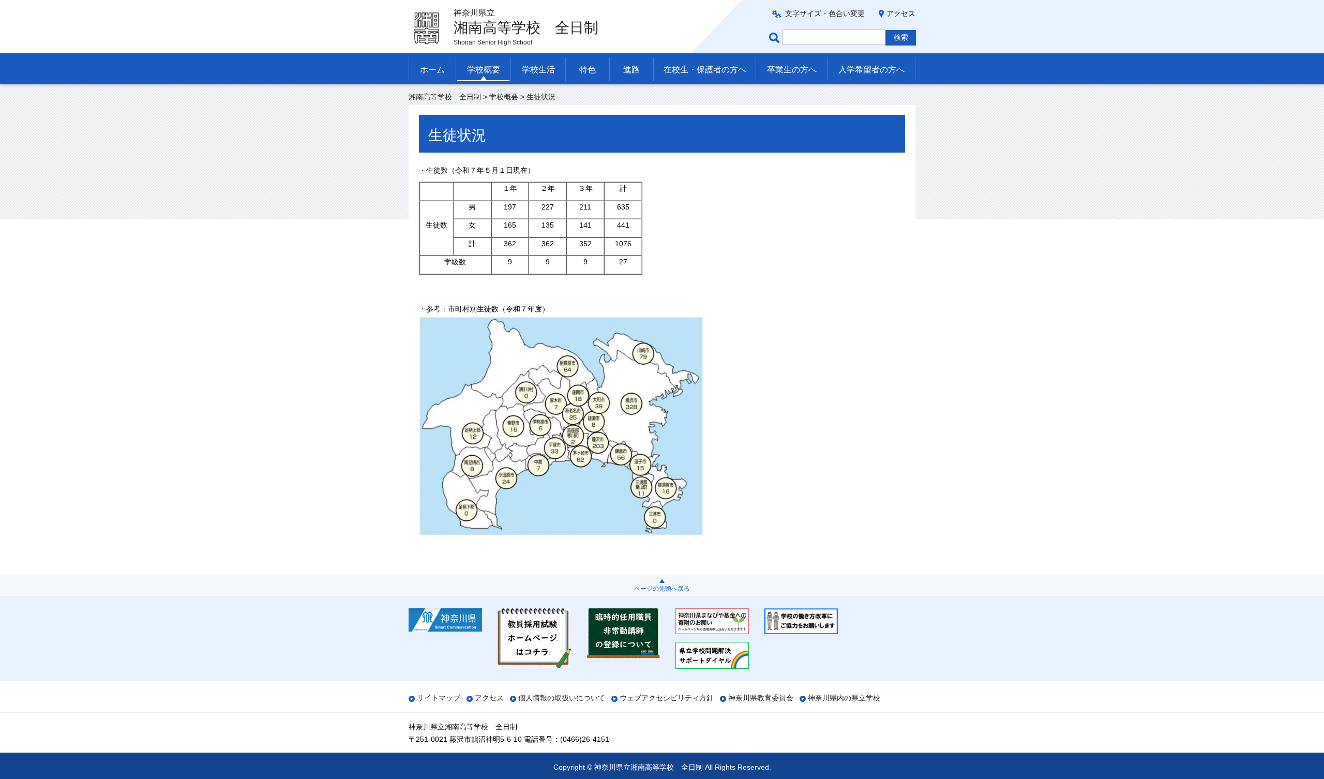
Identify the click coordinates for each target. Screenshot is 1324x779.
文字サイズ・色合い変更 (825, 13)
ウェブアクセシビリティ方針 (667, 698)
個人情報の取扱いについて (561, 698)
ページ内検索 (776, 37)
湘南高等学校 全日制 (445, 97)
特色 (587, 69)
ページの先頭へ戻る (662, 588)
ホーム (432, 69)
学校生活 (538, 69)
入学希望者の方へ (871, 69)
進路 (631, 69)
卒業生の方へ (792, 69)
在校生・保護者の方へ (705, 69)
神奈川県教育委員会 (760, 698)
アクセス (900, 13)
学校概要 (483, 69)
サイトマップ (438, 698)
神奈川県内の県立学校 (844, 698)
